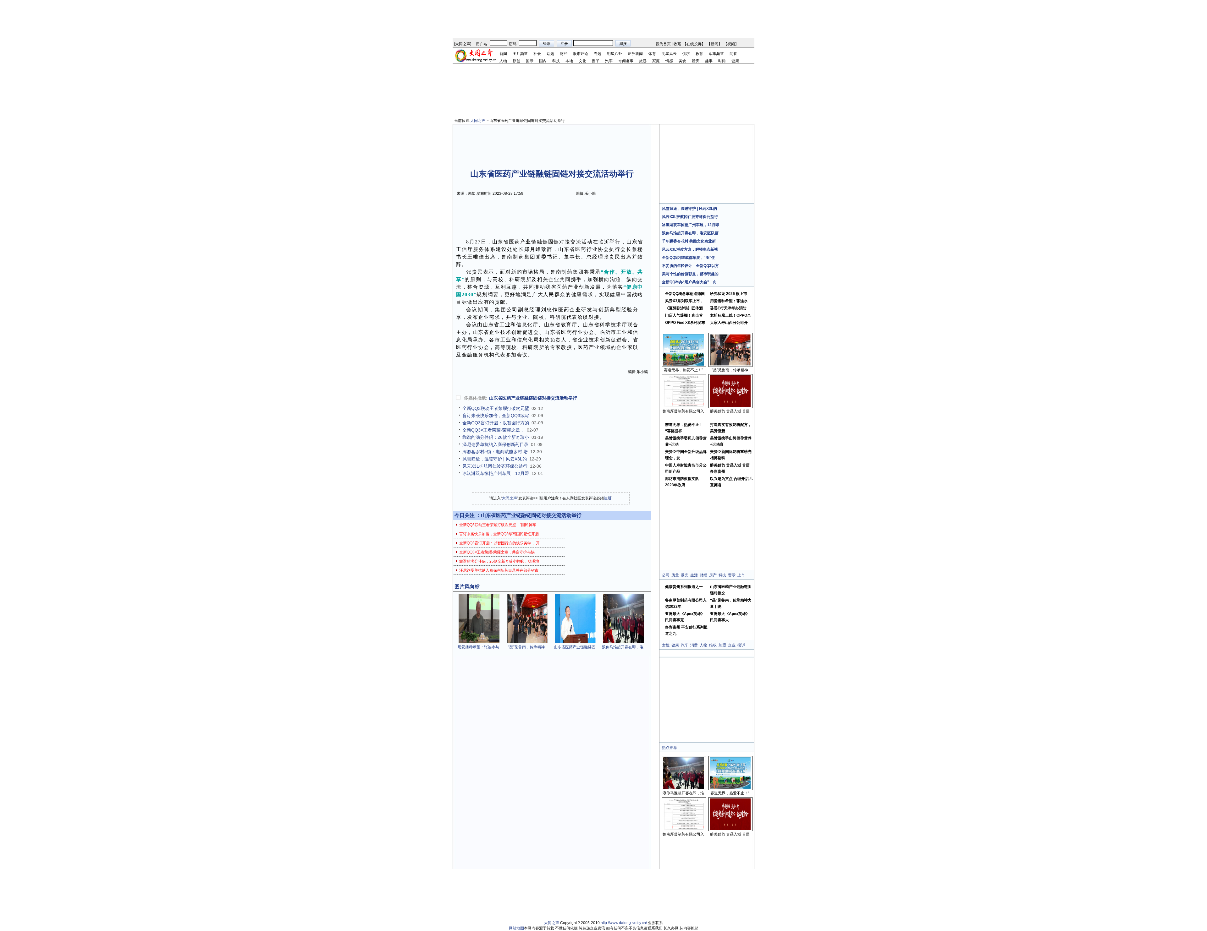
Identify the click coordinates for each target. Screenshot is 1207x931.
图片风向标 (467, 586)
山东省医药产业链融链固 (574, 647)
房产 (713, 575)
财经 (563, 54)
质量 (675, 575)
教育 (699, 54)
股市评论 (580, 54)
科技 (556, 61)
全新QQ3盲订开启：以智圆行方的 (495, 422)
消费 (694, 645)
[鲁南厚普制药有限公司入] (683, 405)
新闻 (714, 44)
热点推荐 (669, 747)
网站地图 (516, 928)
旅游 (643, 61)
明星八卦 (614, 54)
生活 (694, 575)
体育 (652, 54)
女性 (666, 645)
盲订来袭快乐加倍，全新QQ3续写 (495, 415)
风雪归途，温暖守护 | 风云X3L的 (494, 458)
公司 (666, 575)
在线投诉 (694, 44)
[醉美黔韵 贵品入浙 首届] (730, 405)
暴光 (684, 575)
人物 (503, 61)
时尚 (722, 61)
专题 (597, 54)
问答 (733, 54)
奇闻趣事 (625, 61)
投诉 (741, 645)
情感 (669, 61)
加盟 (722, 645)
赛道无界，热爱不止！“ (683, 370)
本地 (569, 61)
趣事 (709, 61)
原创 (516, 61)
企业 (732, 645)
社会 (537, 54)
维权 (713, 645)
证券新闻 (635, 54)
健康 (735, 61)
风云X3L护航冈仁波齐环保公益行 (494, 466)
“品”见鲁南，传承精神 (526, 647)
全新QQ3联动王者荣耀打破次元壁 (495, 408)
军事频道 (716, 54)
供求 (686, 54)
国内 (543, 61)
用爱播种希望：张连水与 (478, 647)
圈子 (595, 61)
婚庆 (695, 61)
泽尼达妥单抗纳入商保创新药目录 (495, 444)
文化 (582, 61)
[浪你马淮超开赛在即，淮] (623, 642)
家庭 (656, 61)
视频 (731, 44)
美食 (682, 61)
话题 (550, 54)
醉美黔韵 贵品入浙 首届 (730, 411)
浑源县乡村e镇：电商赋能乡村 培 (495, 451)
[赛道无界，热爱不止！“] (683, 364)
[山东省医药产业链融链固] (575, 642)
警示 (732, 575)
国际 (529, 61)
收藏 (677, 44)
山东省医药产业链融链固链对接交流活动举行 (533, 397)
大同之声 (462, 44)
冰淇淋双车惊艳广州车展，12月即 (495, 473)
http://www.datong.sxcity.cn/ (624, 923)
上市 (741, 575)
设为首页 (663, 44)
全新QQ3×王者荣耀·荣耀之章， (493, 430)
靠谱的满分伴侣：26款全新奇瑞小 (495, 437)
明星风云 (669, 54)
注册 (607, 498)
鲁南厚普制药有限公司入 (683, 411)
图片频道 (520, 54)
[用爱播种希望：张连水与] (479, 642)
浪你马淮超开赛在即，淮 (622, 647)
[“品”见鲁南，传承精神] (527, 642)
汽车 (609, 61)
